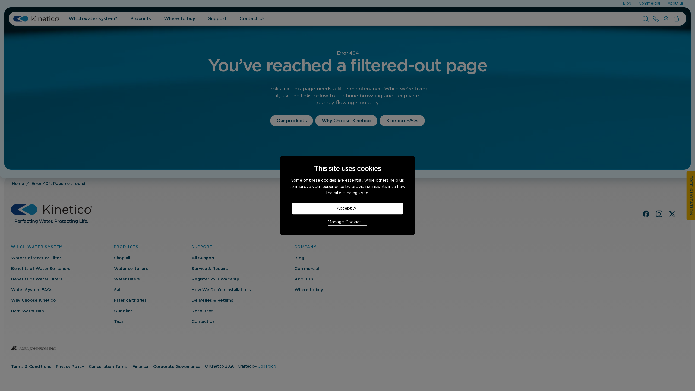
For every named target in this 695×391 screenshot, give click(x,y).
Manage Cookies (345, 222)
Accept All (348, 208)
